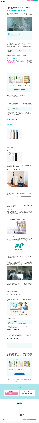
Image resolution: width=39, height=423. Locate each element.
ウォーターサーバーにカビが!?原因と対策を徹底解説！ (16, 53)
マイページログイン (33, 419)
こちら (10, 194)
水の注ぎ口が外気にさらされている (12, 35)
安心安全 (21, 10)
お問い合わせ (25, 0)
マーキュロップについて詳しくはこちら (13, 381)
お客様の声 (22, 411)
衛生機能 (23, 10)
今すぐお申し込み (10, 393)
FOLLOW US (4, 419)
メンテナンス (19, 10)
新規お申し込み (26, 419)
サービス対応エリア (18, 0)
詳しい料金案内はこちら (19, 89)
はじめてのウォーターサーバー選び (14, 10)
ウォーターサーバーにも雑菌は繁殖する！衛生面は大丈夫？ (15, 34)
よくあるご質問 (22, 412)
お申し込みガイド (22, 0)
